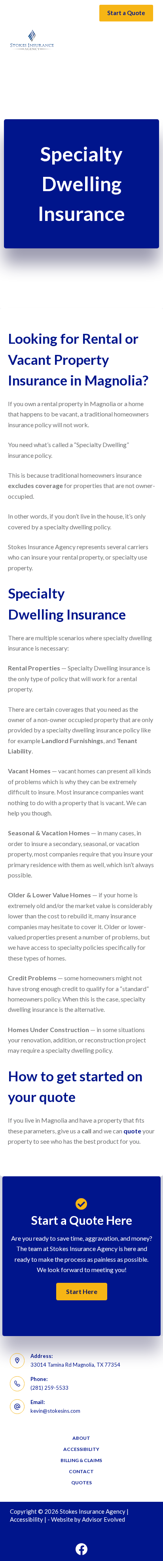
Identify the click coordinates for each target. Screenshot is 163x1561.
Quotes (81, 1482)
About (81, 1438)
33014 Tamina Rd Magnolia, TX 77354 (75, 1365)
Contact (81, 1471)
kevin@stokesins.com (55, 1411)
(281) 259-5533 (49, 1388)
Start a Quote (126, 12)
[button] (81, 1291)
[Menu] (147, 40)
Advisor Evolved (103, 1519)
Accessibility (81, 1449)
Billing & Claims (81, 1460)
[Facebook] (81, 1549)
